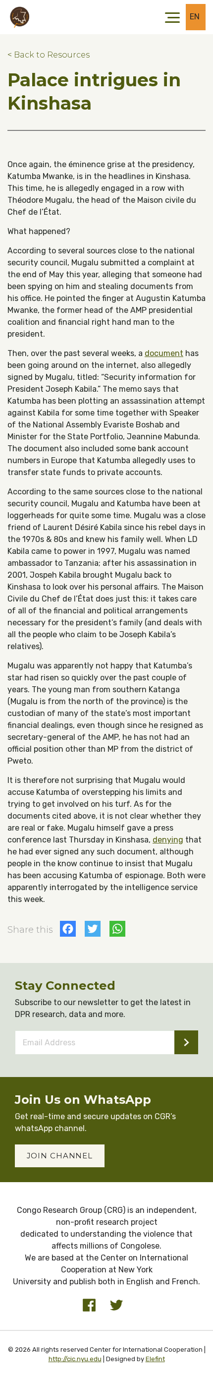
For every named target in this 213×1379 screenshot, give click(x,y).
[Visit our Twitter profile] (116, 1305)
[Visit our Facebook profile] (89, 1305)
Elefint (155, 1359)
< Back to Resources (48, 55)
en (195, 16)
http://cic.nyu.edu (75, 1359)
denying (168, 839)
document (164, 353)
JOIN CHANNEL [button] (60, 1155)
